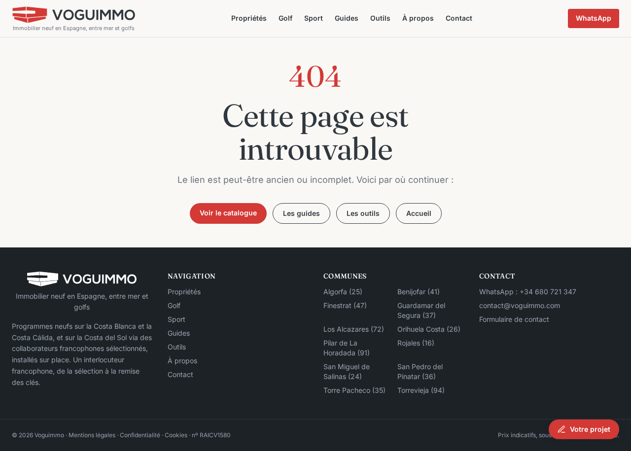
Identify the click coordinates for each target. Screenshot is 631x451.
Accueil (418, 213)
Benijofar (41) (418, 291)
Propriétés (249, 18)
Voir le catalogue (228, 212)
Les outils (363, 213)
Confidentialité (140, 435)
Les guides (301, 213)
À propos (418, 18)
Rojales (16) (415, 343)
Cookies (176, 435)
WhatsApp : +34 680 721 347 (527, 291)
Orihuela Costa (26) (428, 329)
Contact (459, 18)
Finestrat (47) (345, 305)
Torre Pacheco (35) (354, 390)
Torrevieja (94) (421, 390)
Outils (380, 18)
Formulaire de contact (514, 319)
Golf (285, 18)
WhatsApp (593, 18)
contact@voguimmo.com (519, 305)
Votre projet (590, 429)
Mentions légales (92, 435)
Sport (313, 18)
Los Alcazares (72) (353, 329)
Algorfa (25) (342, 291)
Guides (346, 18)
